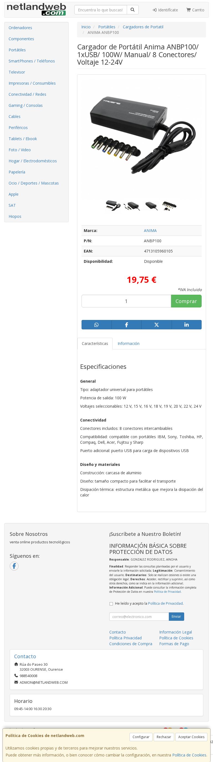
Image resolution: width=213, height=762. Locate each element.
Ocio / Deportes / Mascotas (34, 183)
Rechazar (164, 737)
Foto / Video (20, 149)
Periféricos (18, 127)
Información (129, 343)
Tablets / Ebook (23, 138)
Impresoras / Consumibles (32, 83)
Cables (15, 116)
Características (95, 343)
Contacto (117, 632)
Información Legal (175, 632)
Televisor (17, 72)
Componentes (21, 38)
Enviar (176, 616)
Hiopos (15, 216)
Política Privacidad (125, 637)
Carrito (197, 9)
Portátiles (17, 49)
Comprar (186, 301)
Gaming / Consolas (26, 105)
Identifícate (167, 9)
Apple (14, 194)
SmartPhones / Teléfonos (32, 61)
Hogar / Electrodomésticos (33, 160)
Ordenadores (20, 27)
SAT (12, 205)
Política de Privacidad (167, 592)
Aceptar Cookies (191, 737)
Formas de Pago (174, 643)
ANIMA (150, 230)
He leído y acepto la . (149, 603)
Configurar (141, 737)
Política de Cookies (189, 755)
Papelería (17, 172)
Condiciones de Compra (130, 643)
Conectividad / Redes (27, 94)
